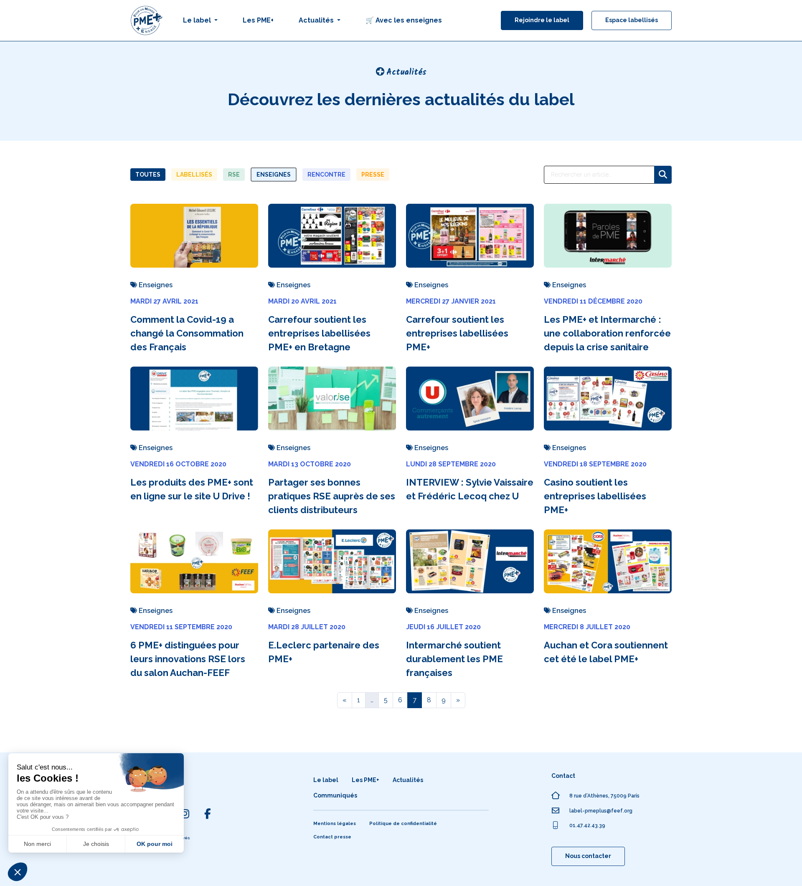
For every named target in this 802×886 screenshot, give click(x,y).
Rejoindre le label (542, 20)
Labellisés (194, 174)
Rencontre (326, 174)
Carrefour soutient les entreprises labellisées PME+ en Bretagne (319, 333)
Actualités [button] (317, 20)
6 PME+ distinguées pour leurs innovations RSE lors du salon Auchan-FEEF (187, 659)
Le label (325, 780)
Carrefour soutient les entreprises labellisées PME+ (457, 333)
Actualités (408, 780)
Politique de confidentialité (403, 823)
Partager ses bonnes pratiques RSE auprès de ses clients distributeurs (331, 496)
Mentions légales (334, 823)
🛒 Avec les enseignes (403, 20)
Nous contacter (588, 856)
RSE (234, 174)
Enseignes (273, 174)
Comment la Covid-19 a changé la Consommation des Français (187, 333)
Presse (372, 174)
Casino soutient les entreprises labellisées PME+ (595, 496)
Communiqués (335, 795)
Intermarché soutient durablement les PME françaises (454, 659)
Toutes (147, 174)
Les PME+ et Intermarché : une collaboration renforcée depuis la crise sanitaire (607, 333)
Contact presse (332, 837)
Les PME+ (258, 20)
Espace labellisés (631, 20)
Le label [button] (198, 20)
